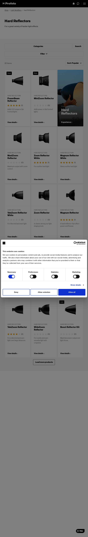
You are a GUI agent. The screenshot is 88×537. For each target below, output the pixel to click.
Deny (16, 292)
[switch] (33, 276)
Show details (75, 285)
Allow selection (44, 292)
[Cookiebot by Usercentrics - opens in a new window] (75, 243)
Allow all (71, 292)
